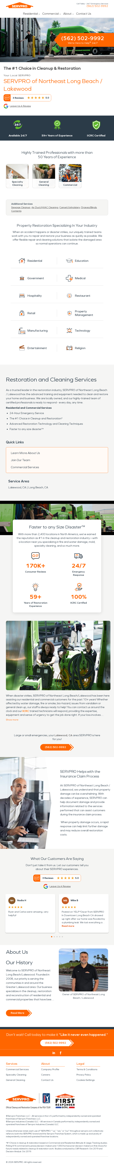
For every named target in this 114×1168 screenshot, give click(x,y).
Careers (45, 1074)
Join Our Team (20, 460)
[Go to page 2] (54, 936)
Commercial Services (25, 467)
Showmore (12, 719)
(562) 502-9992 (97, 6)
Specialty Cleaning (16, 1074)
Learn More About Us (25, 453)
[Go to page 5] (62, 936)
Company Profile (50, 1069)
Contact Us (83, 13)
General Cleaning (15, 1080)
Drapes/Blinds (89, 207)
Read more (68, 926)
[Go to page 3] (57, 936)
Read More (17, 1013)
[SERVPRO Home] (19, 5)
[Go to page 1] (51, 936)
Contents (16, 211)
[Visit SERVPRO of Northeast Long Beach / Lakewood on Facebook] (60, 1052)
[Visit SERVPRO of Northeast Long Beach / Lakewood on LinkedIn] (54, 1053)
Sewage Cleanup (20, 207)
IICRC (25, 711)
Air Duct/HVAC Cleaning (44, 207)
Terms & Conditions (86, 1069)
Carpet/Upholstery (69, 207)
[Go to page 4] (59, 936)
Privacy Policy (83, 1074)
